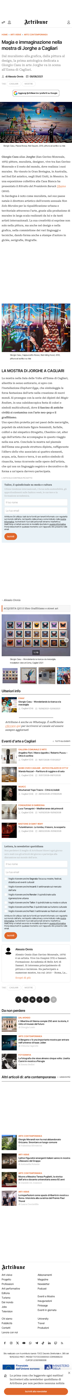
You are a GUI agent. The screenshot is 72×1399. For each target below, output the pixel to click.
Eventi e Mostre (46, 1296)
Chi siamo (7, 1318)
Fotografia (24, 1055)
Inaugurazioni (45, 1300)
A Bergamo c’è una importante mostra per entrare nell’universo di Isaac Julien (43, 1041)
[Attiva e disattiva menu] (3, 22)
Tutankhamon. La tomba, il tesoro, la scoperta (41, 827)
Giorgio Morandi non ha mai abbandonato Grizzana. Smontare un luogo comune (39, 1141)
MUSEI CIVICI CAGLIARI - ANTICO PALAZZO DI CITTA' (43, 768)
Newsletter (44, 1284)
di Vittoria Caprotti (28, 1046)
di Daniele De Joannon (30, 1183)
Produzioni (43, 1327)
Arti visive (15, 34)
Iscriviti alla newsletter (36, 1391)
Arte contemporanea (36, 34)
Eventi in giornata (47, 1310)
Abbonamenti (45, 1274)
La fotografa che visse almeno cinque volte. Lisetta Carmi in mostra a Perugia (44, 1060)
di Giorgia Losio (26, 1027)
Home (5, 34)
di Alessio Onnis (14, 76)
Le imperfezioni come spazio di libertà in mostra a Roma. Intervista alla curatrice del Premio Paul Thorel (43, 1198)
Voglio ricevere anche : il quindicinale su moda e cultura (37, 902)
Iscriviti (10, 536)
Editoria (6, 1293)
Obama (61, 186)
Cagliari (13, 83)
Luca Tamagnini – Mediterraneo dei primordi (40, 808)
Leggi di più (65, 1077)
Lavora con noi (10, 1332)
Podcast (42, 1288)
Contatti (6, 1327)
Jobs (4, 1306)
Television (7, 1311)
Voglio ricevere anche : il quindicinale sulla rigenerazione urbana (32, 896)
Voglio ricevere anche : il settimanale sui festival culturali (37, 911)
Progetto (6, 1279)
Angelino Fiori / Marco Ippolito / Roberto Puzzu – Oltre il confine (42, 754)
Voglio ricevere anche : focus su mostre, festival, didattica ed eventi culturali (35, 880)
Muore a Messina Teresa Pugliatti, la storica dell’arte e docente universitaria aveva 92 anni (41, 1178)
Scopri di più (23, 977)
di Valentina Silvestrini (30, 1146)
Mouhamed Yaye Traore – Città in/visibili (38, 790)
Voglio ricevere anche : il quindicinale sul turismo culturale (37, 907)
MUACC (22, 787)
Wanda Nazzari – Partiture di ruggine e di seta (41, 771)
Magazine (43, 1279)
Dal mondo (24, 1018)
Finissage (43, 1305)
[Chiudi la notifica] (69, 1372)
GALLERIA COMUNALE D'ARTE (32, 749)
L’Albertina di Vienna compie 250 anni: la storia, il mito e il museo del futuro (43, 1023)
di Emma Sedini (26, 1065)
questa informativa (57, 524)
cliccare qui (12, 726)
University (43, 1318)
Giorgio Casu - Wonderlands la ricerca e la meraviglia (39, 703)
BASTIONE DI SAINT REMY (30, 824)
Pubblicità (7, 1323)
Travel (41, 1323)
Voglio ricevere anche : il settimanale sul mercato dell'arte (34, 888)
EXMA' (21, 698)
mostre (29, 83)
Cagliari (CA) (27, 708)
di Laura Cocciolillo (28, 1204)
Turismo (6, 1297)
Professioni (8, 1284)
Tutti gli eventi (62, 741)
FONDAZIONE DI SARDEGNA (31, 805)
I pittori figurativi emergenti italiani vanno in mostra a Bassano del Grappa (44, 1159)
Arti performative (11, 1288)
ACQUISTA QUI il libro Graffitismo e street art (31, 608)
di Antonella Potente (29, 1164)
